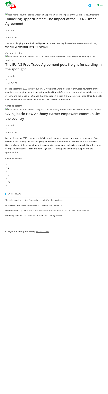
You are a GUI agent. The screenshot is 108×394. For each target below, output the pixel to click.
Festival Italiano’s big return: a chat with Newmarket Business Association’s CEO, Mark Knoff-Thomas (47, 210)
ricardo (11, 30)
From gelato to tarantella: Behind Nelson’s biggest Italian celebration (33, 205)
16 (9, 182)
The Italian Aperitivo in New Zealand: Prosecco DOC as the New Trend (34, 200)
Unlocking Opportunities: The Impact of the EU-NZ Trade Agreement (33, 215)
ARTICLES (12, 37)
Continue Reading (13, 53)
